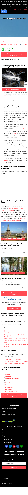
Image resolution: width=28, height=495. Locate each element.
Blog (3, 411)
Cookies (18, 477)
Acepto (3, 11)
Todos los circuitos (9, 439)
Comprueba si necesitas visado (13, 359)
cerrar (23, 1)
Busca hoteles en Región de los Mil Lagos (16, 338)
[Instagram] (6, 446)
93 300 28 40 (7, 430)
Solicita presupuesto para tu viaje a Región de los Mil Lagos (14, 298)
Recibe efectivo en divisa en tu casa (14, 363)
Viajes (15, 44)
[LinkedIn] (10, 446)
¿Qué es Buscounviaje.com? (9, 408)
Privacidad (4, 477)
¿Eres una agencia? (9, 436)
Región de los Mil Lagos (6, 44)
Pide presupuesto (14, 308)
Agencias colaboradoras (9, 414)
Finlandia (6, 96)
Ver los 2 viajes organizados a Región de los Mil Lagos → (14, 54)
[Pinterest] (14, 446)
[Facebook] (17, 446)
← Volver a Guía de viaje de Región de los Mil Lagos (14, 41)
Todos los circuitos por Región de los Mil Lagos (14, 293)
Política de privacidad (8, 460)
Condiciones (12, 477)
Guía (21, 44)
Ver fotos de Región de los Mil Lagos (14, 89)
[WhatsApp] (21, 446)
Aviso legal (6, 478)
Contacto (6, 433)
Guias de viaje (7, 442)
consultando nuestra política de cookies (17, 9)
